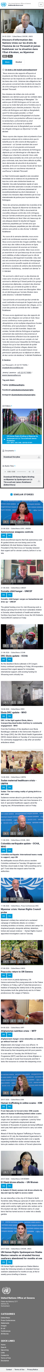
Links (3, 1353)
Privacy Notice (32, 1369)
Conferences (5, 1331)
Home (3, 1345)
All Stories (5, 1334)
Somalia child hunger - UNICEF (16, 591)
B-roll (3, 1328)
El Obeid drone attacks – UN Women (19, 1182)
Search (3, 1347)
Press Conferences (8, 1320)
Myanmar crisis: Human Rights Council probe (21, 911)
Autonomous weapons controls (17, 532)
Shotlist (19, 62)
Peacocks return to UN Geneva (17, 971)
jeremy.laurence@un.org (11, 375)
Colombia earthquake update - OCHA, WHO (20, 845)
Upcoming (5, 1350)
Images (4, 1326)
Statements (5, 1323)
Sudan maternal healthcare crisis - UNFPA (18, 782)
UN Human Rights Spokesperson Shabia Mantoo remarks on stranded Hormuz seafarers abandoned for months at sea (21, 1255)
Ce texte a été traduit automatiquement (21, 70)
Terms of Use (6, 1358)
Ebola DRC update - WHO (14, 712)
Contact (9, 1369)
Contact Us (5, 1355)
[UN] (3, 4)
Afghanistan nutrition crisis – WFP (18, 1031)
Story (7, 62)
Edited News (5, 1318)
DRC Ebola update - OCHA (14, 656)
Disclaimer (5, 1361)
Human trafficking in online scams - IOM (21, 1103)
